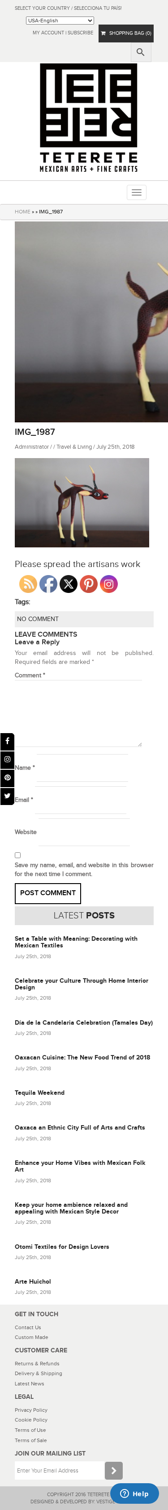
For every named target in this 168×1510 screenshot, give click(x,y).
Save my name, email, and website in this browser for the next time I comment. (84, 870)
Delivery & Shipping (38, 1373)
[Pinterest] (7, 778)
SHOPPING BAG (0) (128, 33)
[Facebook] (7, 742)
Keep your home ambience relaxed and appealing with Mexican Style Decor (71, 1208)
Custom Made (31, 1337)
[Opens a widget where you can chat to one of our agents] (134, 1494)
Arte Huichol (33, 1281)
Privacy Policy (31, 1410)
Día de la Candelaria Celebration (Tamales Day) (84, 1022)
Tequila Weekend (40, 1093)
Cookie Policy (31, 1420)
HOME (22, 212)
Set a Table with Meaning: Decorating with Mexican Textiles (76, 942)
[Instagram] (7, 760)
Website (26, 832)
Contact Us (28, 1327)
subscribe (80, 33)
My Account (48, 33)
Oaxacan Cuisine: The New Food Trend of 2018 (82, 1057)
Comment (30, 675)
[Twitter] (7, 797)
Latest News (29, 1384)
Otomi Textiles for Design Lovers (62, 1247)
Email (24, 800)
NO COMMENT (38, 619)
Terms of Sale (31, 1440)
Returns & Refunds (37, 1363)
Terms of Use (30, 1430)
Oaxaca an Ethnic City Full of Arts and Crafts (80, 1127)
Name (25, 768)
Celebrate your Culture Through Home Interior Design (81, 984)
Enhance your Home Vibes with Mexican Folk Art (80, 1166)
